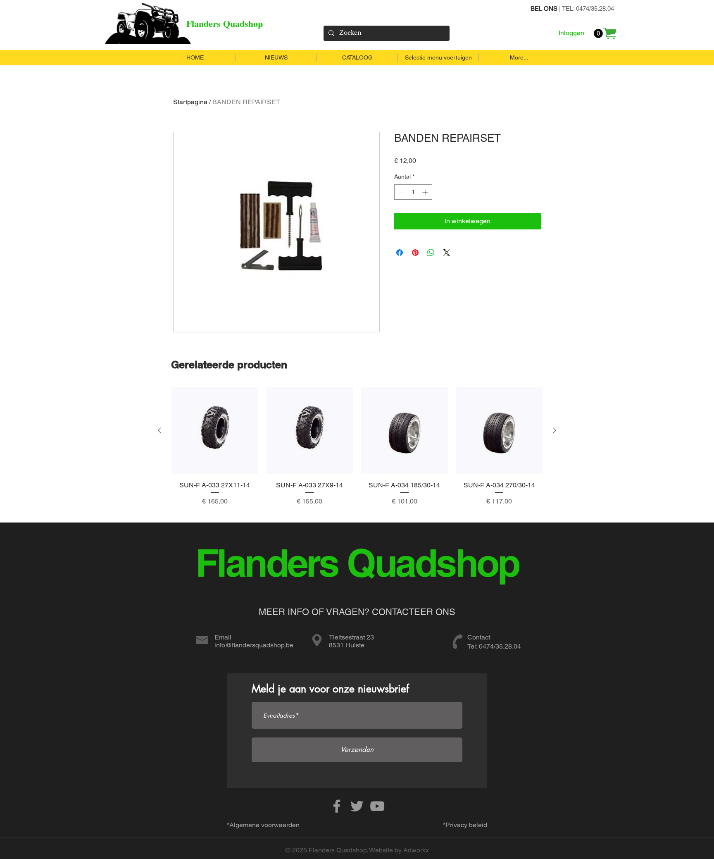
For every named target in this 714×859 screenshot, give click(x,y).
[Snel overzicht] (214, 430)
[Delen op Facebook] (400, 253)
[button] (598, 33)
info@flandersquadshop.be (253, 645)
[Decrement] (400, 192)
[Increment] (426, 192)
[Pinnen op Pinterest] (415, 253)
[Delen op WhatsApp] (431, 253)
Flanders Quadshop (224, 23)
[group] (357, 451)
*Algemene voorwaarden (263, 825)
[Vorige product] (159, 430)
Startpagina (190, 102)
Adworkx (416, 850)
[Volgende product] (554, 430)
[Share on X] (447, 253)
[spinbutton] (413, 192)
